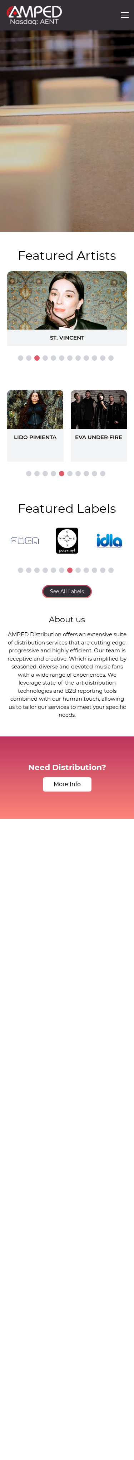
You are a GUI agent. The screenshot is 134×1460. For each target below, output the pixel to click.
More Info (67, 784)
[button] (125, 15)
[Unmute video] (121, 225)
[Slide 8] (78, 358)
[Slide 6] (61, 358)
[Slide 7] (70, 358)
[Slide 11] (102, 358)
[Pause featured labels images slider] (67, 537)
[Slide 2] (28, 358)
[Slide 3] (37, 358)
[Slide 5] (53, 358)
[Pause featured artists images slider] (67, 300)
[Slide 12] (111, 358)
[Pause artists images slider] (67, 422)
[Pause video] (12, 225)
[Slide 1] (20, 358)
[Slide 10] (94, 358)
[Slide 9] (86, 358)
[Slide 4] (45, 358)
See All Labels (67, 591)
